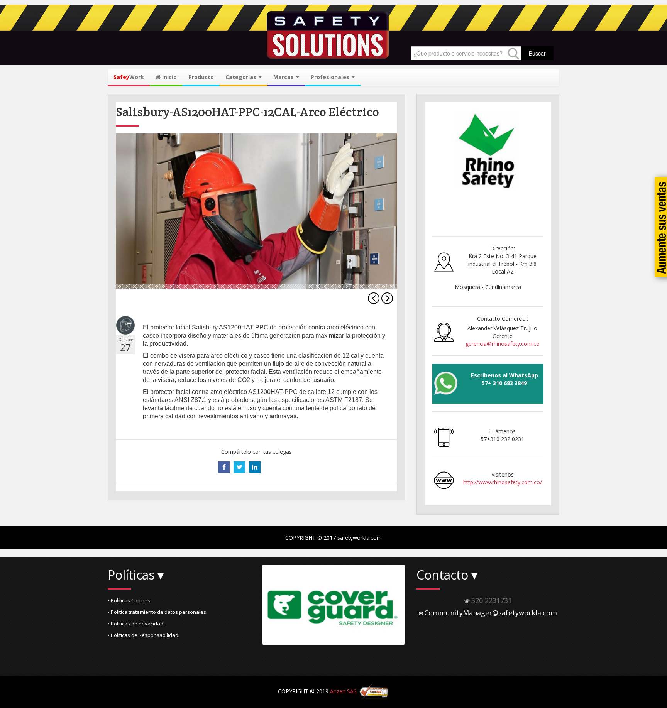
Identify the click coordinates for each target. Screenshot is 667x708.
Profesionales (331, 77)
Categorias (241, 77)
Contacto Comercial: (502, 318)
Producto (201, 77)
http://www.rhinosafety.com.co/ (502, 482)
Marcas (284, 77)
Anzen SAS (343, 691)
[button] (179, 600)
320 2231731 (491, 600)
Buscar (537, 53)
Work (128, 77)
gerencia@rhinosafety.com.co (503, 343)
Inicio (169, 77)
